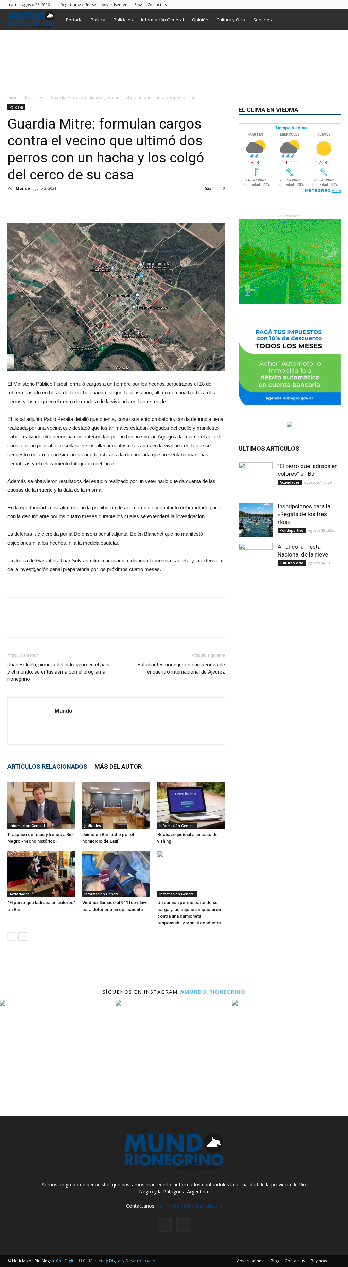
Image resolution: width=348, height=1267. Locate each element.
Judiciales (92, 825)
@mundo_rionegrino (212, 991)
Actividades (20, 894)
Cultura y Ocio (230, 20)
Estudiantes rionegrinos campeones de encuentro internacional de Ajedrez (181, 668)
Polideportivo (291, 530)
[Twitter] (335, 4)
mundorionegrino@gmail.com (189, 1206)
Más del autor (118, 766)
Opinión (200, 20)
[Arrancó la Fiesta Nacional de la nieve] (256, 560)
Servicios (262, 20)
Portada (74, 20)
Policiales (123, 20)
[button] (332, 20)
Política (98, 20)
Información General (162, 20)
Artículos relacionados (47, 766)
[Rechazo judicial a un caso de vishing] (191, 805)
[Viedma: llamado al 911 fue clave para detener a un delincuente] (116, 874)
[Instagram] (324, 4)
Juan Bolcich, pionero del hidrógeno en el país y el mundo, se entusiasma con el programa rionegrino (58, 672)
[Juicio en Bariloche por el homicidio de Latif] (116, 805)
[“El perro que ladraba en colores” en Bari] (41, 874)
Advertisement (115, 4)
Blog (138, 4)
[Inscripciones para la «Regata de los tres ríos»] (256, 520)
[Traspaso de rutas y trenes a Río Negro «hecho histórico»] (41, 805)
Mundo (23, 188)
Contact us (157, 4)
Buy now (319, 1261)
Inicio (12, 97)
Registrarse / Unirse (78, 4)
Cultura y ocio (291, 563)
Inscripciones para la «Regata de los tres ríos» (304, 514)
